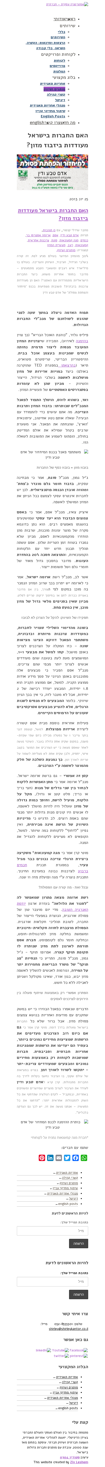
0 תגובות (49, 230)
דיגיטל (60, 100)
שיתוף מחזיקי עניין (50, 110)
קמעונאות (81, 245)
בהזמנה (82, 341)
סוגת (54, 240)
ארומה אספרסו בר (38, 235)
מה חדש (67, 122)
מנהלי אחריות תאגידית (47, 105)
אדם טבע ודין (69, 235)
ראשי (70, 19)
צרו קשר (52, 122)
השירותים (58, 37)
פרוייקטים (57, 65)
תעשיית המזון (56, 245)
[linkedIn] (43, 1350)
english (37, 122)
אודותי (60, 19)
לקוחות (59, 60)
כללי (61, 31)
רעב (70, 245)
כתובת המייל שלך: (74, 1222)
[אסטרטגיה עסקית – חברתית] (52, 7)
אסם (55, 235)
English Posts (53, 116)
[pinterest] (78, 1356)
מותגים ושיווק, (65, 250)
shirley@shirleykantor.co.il (68, 1329)
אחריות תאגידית (52, 83)
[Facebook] (78, 1350)
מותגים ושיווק (54, 89)
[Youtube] (60, 1350)
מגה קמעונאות (68, 240)
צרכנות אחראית (38, 240)
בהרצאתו (67, 365)
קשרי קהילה (56, 94)
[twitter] (61, 1356)
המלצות (59, 71)
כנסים (84, 240)
